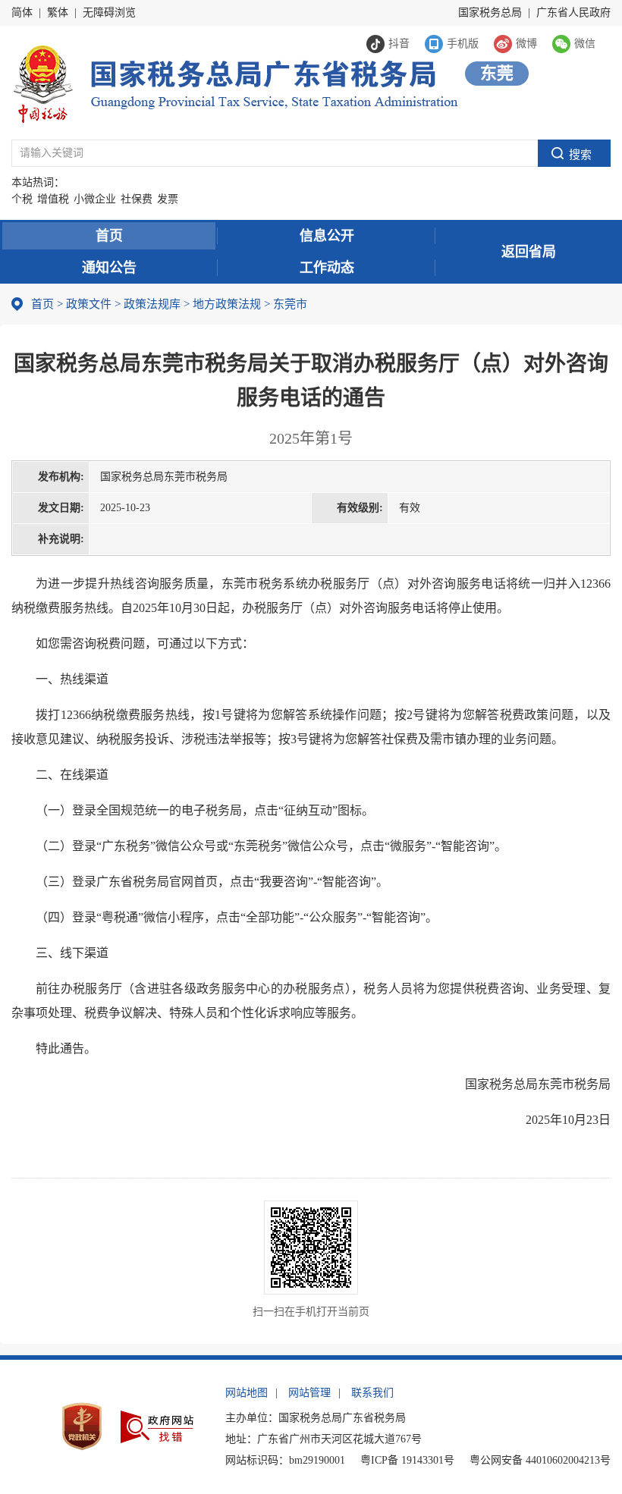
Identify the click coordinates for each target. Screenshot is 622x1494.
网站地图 (246, 1392)
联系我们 (372, 1392)
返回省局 (528, 251)
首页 (109, 235)
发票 (167, 199)
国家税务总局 (490, 12)
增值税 (53, 199)
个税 (22, 199)
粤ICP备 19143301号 (407, 1460)
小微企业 (95, 199)
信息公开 (327, 235)
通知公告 (109, 267)
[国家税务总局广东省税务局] (234, 82)
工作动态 (327, 267)
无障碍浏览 (109, 12)
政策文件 (89, 304)
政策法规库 (152, 304)
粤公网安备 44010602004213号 (540, 1460)
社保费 (136, 199)
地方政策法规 (227, 304)
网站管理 (309, 1392)
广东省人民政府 (573, 12)
